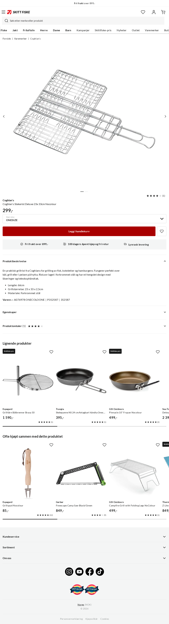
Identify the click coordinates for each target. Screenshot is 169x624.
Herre (44, 30)
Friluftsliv (29, 30)
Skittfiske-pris (103, 30)
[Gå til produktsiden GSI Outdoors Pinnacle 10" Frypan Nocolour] (134, 380)
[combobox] (83, 21)
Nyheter (121, 30)
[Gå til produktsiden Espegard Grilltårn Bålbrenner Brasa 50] (28, 380)
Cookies (104, 619)
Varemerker (152, 30)
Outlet (136, 30)
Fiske (4, 30)
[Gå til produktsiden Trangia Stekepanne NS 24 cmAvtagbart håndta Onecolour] (81, 380)
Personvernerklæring (71, 619)
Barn (68, 30)
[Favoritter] (143, 12)
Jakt (15, 30)
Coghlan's (35, 38)
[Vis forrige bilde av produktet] (4, 116)
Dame (56, 30)
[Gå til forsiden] (18, 12)
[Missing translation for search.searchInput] (5, 21)
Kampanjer (83, 30)
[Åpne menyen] (3, 12)
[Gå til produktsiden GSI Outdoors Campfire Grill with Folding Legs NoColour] (134, 473)
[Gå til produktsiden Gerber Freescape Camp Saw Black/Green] (81, 473)
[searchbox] (86, 21)
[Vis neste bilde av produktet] (165, 116)
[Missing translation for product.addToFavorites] (161, 231)
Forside (7, 38)
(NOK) (84, 604)
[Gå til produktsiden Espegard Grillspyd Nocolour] (28, 473)
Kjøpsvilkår (91, 619)
